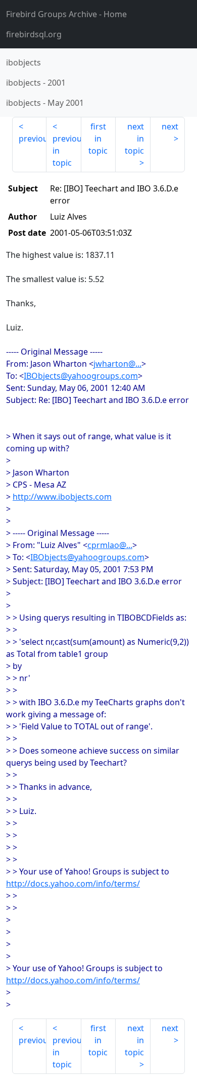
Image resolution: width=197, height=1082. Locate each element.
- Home (66, 14)
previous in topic (67, 150)
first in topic (98, 138)
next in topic (134, 138)
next (170, 126)
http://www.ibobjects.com (62, 496)
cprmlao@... (109, 545)
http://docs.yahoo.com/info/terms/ (73, 883)
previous (32, 138)
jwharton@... (117, 363)
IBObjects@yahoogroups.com (81, 375)
